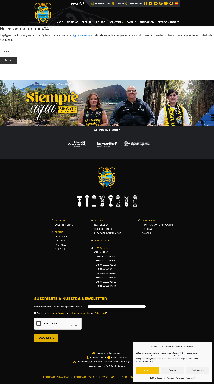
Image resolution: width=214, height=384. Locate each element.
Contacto (61, 236)
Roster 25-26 (101, 225)
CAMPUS (146, 233)
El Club (59, 232)
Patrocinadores (104, 240)
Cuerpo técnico (103, 229)
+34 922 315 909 (119, 357)
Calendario (101, 252)
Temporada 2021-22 (105, 269)
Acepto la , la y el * (72, 313)
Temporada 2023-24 (105, 277)
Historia (60, 240)
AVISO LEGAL (108, 377)
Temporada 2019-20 (105, 261)
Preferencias (197, 370)
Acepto (147, 370)
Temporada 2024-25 (105, 282)
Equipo (98, 220)
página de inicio (80, 35)
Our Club (60, 249)
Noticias (60, 220)
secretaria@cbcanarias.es (108, 353)
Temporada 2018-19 (104, 256)
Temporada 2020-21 (105, 265)
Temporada (101, 248)
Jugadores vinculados (107, 233)
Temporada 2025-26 (105, 286)
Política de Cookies (56, 313)
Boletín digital (64, 225)
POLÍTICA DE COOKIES (85, 377)
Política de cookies (157, 377)
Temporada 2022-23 (105, 273)
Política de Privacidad (175, 377)
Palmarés (60, 245)
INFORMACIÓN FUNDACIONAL (157, 225)
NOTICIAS (147, 229)
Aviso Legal (190, 377)
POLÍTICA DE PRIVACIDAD (56, 377)
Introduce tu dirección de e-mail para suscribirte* (58, 306)
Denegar (172, 370)
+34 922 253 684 (98, 357)
